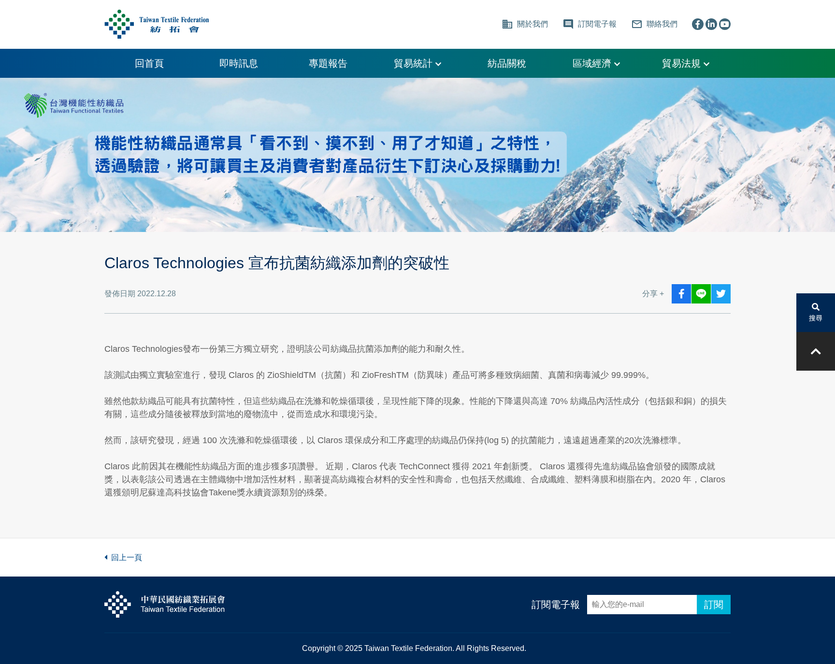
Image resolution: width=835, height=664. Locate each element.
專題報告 (328, 63)
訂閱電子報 (556, 604)
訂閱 (713, 604)
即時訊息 (238, 63)
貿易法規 (683, 63)
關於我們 (525, 24)
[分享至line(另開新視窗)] (701, 293)
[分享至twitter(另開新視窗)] (721, 293)
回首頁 (149, 63)
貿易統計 (414, 63)
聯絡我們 (654, 24)
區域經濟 (593, 63)
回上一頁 (124, 557)
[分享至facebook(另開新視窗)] (681, 293)
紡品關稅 (507, 63)
